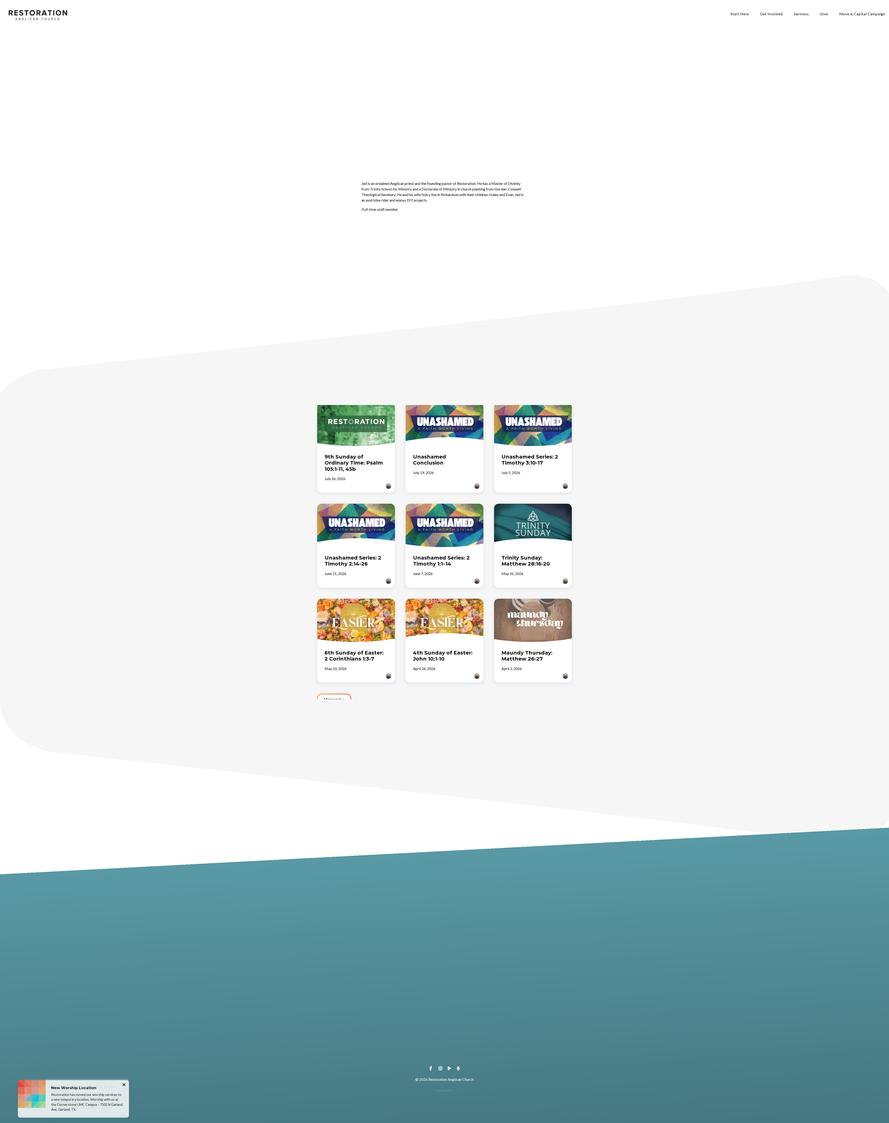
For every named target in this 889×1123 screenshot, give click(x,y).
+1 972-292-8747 (411, 1049)
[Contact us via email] (345, 1023)
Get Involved (771, 14)
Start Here (739, 14)
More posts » (334, 699)
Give (824, 14)
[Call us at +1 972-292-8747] (411, 1023)
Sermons (801, 14)
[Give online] (544, 1023)
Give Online (544, 1049)
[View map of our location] (477, 1023)
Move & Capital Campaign (862, 14)
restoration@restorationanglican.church (345, 1049)
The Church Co (444, 1090)
